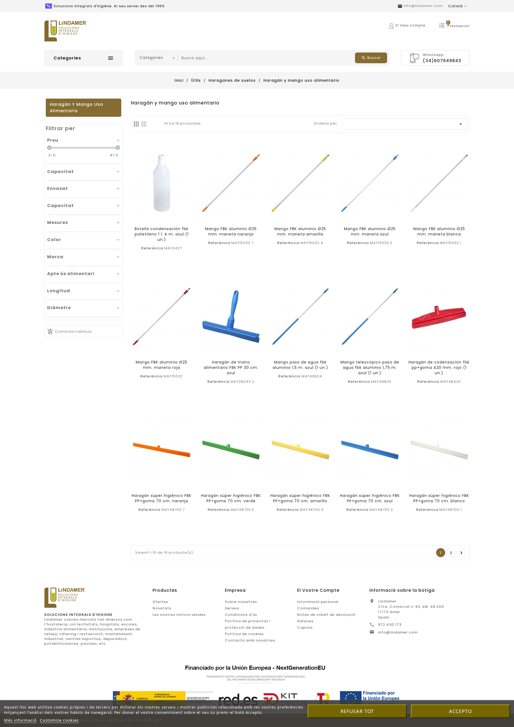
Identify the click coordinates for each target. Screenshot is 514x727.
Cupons (305, 627)
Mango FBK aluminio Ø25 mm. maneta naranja (231, 231)
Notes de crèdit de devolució (326, 614)
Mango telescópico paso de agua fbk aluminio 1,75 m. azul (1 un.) (370, 367)
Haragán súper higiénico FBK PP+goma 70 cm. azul (370, 498)
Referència (152, 248)
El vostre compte (318, 590)
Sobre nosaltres (241, 601)
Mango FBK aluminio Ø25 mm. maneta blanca (439, 231)
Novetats (162, 608)
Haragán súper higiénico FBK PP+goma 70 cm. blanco (439, 498)
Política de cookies (244, 633)
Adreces (305, 621)
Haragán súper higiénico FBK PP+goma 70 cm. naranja (161, 498)
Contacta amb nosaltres (250, 640)
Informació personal (318, 601)
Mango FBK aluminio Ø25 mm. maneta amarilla (300, 231)
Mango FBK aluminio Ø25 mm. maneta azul (370, 231)
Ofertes (160, 601)
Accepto (460, 711)
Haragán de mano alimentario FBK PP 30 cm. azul (231, 367)
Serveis (232, 608)
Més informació (20, 720)
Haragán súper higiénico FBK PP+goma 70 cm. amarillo (300, 498)
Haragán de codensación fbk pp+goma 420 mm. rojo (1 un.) (439, 367)
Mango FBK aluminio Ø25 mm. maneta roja (161, 364)
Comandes (308, 608)
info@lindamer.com (423, 5)
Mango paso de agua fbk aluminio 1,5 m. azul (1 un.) (300, 364)
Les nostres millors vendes (179, 614)
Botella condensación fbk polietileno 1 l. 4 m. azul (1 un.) (162, 234)
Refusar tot (357, 711)
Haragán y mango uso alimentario (76, 107)
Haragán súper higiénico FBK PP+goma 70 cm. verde (231, 498)
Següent (461, 553)
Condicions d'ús (241, 614)
